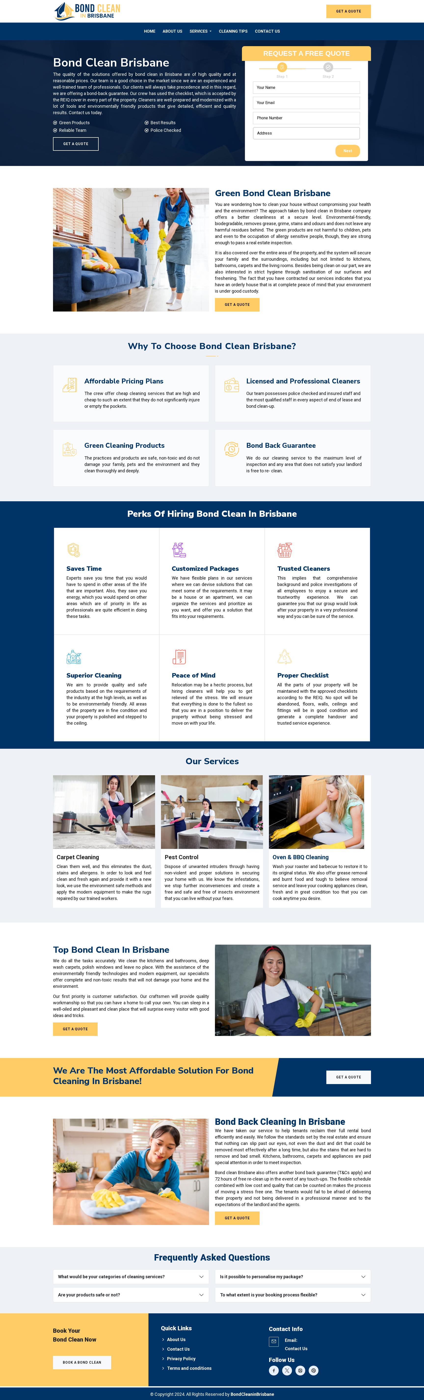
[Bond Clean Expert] (274, 1371)
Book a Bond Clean (82, 1362)
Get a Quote (348, 11)
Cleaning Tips (233, 31)
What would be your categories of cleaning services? (111, 1276)
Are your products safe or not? (89, 1294)
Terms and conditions (189, 1368)
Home (149, 31)
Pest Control (182, 857)
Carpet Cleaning (78, 857)
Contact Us (267, 31)
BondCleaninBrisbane (252, 1394)
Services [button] (199, 31)
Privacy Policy (181, 1358)
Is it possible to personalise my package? (261, 1276)
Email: (291, 1340)
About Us (172, 31)
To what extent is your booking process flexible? (268, 1294)
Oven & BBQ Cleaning (301, 857)
